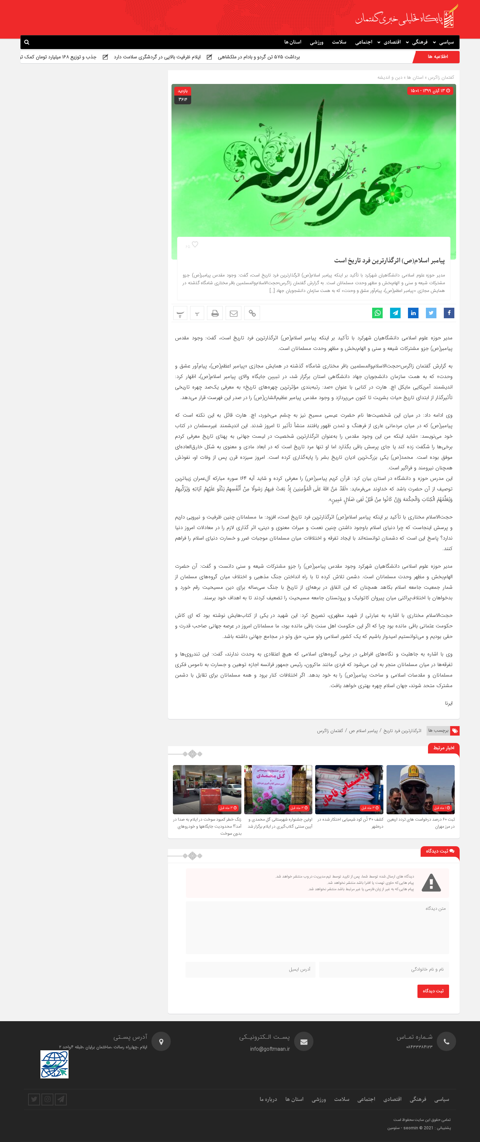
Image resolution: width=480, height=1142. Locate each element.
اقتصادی (392, 42)
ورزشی (316, 42)
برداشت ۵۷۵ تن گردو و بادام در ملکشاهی (304, 57)
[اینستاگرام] (47, 1099)
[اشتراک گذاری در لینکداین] (413, 313)
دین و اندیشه (389, 77)
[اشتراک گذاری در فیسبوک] (449, 313)
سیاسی (446, 42)
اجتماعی (363, 42)
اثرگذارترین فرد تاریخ (402, 731)
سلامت (339, 42)
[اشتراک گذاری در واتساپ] (377, 313)
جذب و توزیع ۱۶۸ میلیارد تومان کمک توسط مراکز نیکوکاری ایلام (79, 57)
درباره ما (268, 1099)
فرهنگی (420, 42)
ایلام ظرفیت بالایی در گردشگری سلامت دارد (203, 57)
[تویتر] (34, 1099)
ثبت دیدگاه (433, 991)
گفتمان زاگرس (440, 77)
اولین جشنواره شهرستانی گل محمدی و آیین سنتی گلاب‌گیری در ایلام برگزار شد (280, 823)
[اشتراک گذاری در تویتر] (431, 313)
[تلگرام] (61, 1099)
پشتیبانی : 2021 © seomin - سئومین (419, 1128)
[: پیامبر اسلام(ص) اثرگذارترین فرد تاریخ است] (233, 313)
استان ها (292, 42)
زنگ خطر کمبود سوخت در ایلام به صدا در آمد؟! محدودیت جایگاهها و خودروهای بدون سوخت (207, 826)
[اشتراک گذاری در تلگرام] (395, 313)
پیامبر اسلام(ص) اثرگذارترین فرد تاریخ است (389, 261)
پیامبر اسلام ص (363, 731)
